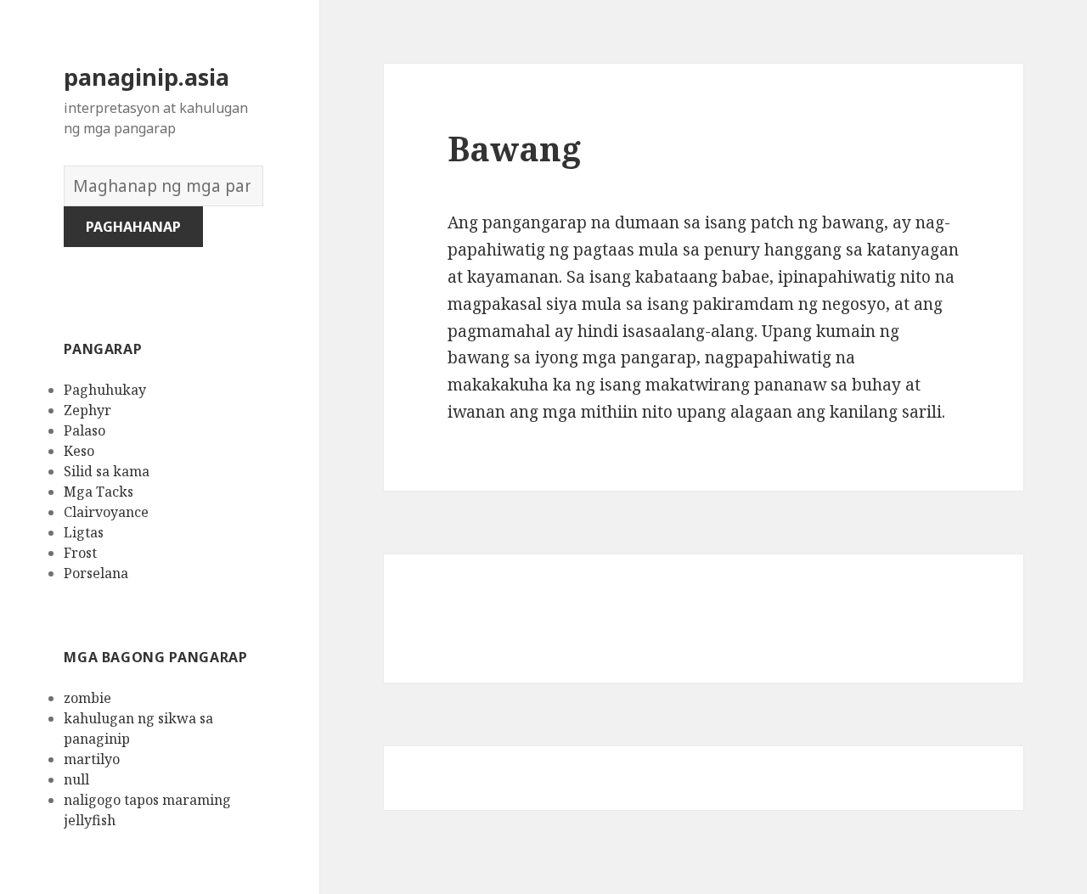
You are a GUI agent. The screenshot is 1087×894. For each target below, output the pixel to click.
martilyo (92, 759)
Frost (80, 552)
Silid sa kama (106, 471)
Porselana (96, 573)
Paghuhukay (105, 389)
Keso (79, 450)
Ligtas (84, 532)
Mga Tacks (98, 491)
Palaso (84, 430)
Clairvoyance (106, 512)
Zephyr (87, 410)
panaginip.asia (146, 77)
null (76, 779)
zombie (87, 698)
